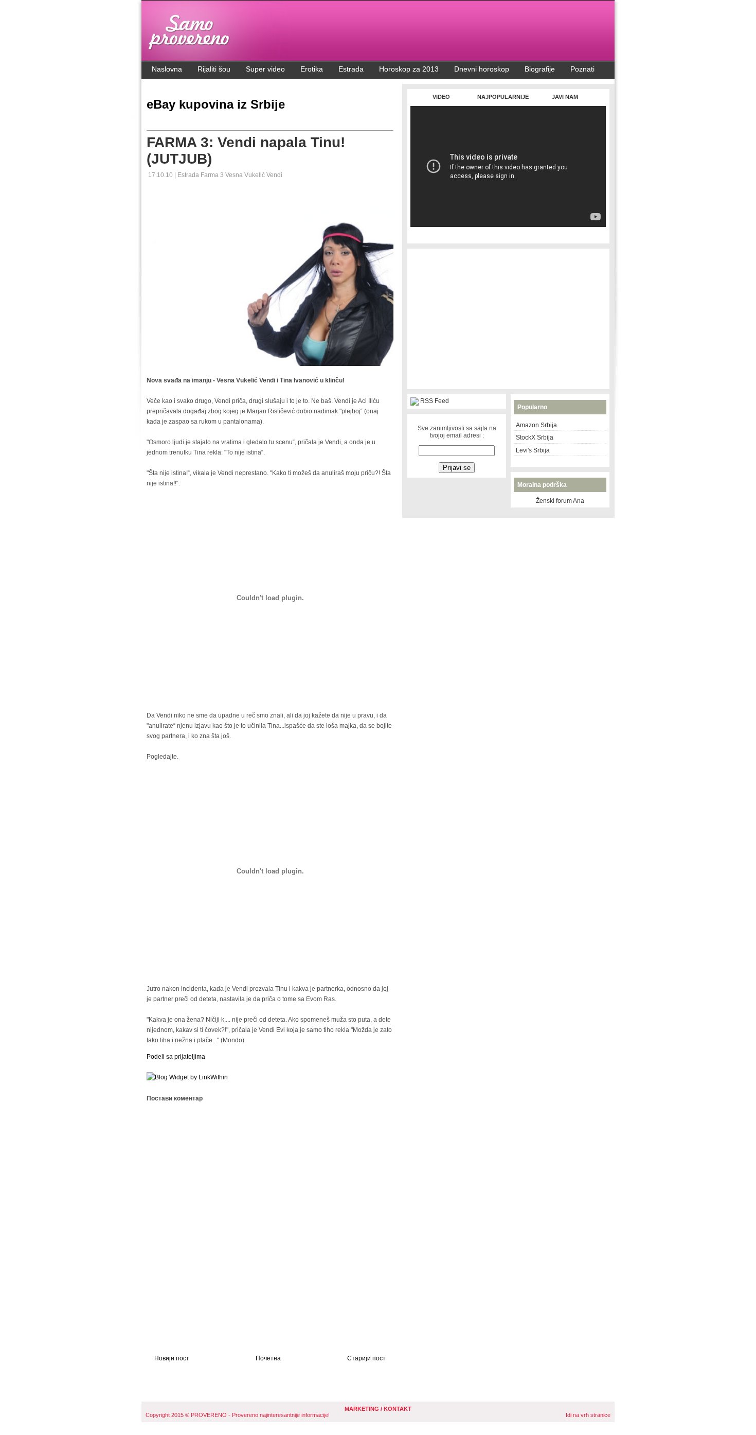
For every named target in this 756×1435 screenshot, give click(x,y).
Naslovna (167, 69)
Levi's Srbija (533, 450)
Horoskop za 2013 (409, 69)
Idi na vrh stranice (588, 1415)
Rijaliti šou (213, 69)
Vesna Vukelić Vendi (253, 175)
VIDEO (441, 97)
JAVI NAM (565, 97)
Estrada (351, 69)
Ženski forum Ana (560, 500)
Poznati (582, 69)
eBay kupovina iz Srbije (216, 104)
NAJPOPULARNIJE (503, 97)
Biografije (540, 69)
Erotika (311, 69)
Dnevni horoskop (481, 69)
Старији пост (366, 1358)
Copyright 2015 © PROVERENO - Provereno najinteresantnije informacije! (238, 1415)
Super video (265, 69)
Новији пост (171, 1358)
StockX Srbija (534, 437)
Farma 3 (213, 175)
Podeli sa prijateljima (176, 1056)
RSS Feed (434, 401)
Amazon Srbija (536, 425)
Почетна (268, 1358)
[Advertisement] (508, 232)
